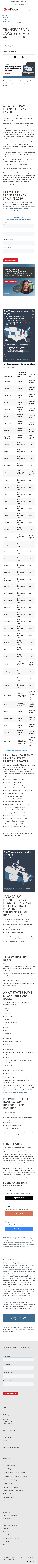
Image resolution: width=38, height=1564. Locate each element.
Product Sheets (7, 1532)
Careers (5, 1444)
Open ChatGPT (19, 1198)
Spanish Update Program (12, 1469)
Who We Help (7, 1437)
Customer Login (14, 1)
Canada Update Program (11, 1480)
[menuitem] (14, 1)
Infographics (7, 1518)
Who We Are (6, 1434)
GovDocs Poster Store (11, 1302)
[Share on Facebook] (7, 57)
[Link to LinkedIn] (27, 1561)
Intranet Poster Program (11, 1487)
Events (5, 1440)
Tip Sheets (6, 1528)
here (29, 1295)
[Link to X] (30, 1561)
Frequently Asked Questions (11, 1447)
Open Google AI (19, 1229)
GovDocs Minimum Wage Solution (13, 1490)
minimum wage (13, 1269)
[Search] (28, 10)
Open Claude (19, 1213)
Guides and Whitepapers (10, 1525)
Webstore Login (19, 4)
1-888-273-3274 (7, 1423)
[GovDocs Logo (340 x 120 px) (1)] (16, 10)
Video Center (7, 1545)
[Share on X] (15, 57)
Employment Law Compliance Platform (14, 1462)
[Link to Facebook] (33, 1561)
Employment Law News (10, 1515)
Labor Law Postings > (9, 1465)
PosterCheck (8, 1483)
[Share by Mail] (31, 57)
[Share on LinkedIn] (23, 57)
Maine (7, 799)
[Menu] (32, 10)
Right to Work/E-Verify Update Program (16, 1476)
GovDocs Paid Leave (9, 1494)
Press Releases (7, 1535)
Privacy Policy (7, 1500)
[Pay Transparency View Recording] (19, 295)
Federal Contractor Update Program (15, 1472)
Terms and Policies (8, 1497)
